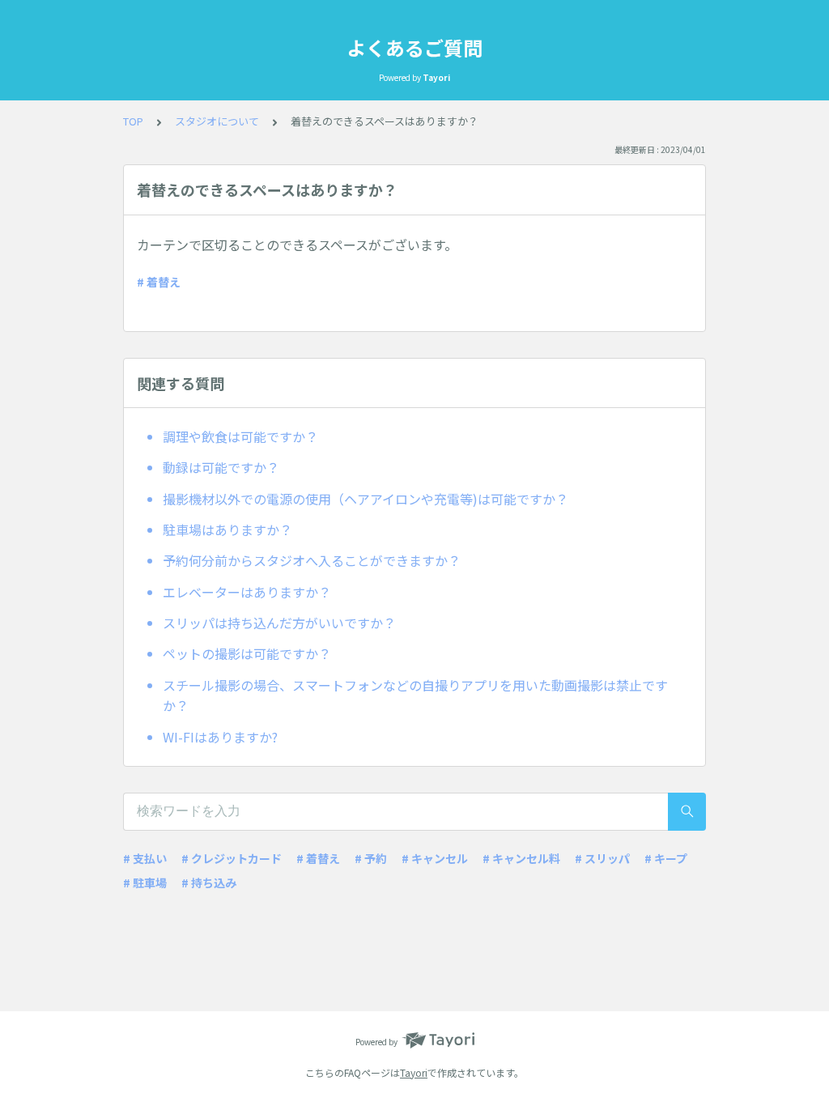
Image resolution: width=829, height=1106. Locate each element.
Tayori (413, 1072)
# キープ (665, 858)
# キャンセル (435, 858)
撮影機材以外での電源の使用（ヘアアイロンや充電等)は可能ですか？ (365, 498)
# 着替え (159, 282)
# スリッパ (602, 858)
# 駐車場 (145, 882)
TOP (133, 121)
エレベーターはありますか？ (247, 592)
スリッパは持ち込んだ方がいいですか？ (279, 622)
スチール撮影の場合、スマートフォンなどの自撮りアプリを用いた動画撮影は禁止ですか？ (415, 695)
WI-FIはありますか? (220, 737)
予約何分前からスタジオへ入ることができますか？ (312, 560)
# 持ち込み (208, 882)
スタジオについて (217, 121)
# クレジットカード (231, 858)
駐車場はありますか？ (227, 529)
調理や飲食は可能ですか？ (240, 436)
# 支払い (145, 858)
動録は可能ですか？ (221, 467)
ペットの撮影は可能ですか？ (247, 653)
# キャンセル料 (521, 858)
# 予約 (371, 858)
